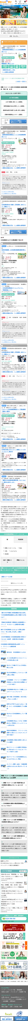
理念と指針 (4, 1006)
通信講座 (19, 989)
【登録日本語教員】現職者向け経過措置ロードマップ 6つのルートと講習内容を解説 (13, 623)
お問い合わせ (5, 997)
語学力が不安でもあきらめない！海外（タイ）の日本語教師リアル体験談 (17, 706)
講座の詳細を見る (8, 168)
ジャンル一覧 (11, 989)
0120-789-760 (10, 919)
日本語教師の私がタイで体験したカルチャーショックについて (17, 690)
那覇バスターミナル (10, 548)
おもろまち (14, 551)
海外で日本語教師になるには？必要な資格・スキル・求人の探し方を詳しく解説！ (13, 630)
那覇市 (24, 81)
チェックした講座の (17, 121)
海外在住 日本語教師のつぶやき (16, 652)
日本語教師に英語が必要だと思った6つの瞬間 (17, 741)
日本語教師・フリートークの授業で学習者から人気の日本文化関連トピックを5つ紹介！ (17, 682)
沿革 (11, 1006)
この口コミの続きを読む (8, 191)
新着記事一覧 (23, 871)
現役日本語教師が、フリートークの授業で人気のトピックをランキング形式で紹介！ (17, 733)
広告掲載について (21, 999)
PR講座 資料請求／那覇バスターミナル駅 (14, 42)
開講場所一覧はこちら (8, 63)
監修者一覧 (22, 991)
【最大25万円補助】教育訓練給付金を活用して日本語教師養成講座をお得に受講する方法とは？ (13, 615)
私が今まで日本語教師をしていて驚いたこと (17, 714)
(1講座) (14, 106)
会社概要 (5, 1001)
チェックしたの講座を (21, 1018)
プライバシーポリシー (7, 999)
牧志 (20, 548)
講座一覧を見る (14, 36)
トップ (3, 989)
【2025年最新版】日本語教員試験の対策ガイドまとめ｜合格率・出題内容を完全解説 (13, 638)
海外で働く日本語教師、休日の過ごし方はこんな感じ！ (17, 698)
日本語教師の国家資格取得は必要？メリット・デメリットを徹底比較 (13, 645)
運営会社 (12, 1001)
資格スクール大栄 (6, 576)
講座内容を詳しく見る (9, 70)
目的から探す (5, 991)
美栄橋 (7, 554)
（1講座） (14, 114)
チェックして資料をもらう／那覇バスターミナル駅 (13, 128)
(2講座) (14, 97)
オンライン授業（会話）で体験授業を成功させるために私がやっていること (17, 766)
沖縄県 (18, 81)
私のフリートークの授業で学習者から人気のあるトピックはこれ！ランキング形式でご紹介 (17, 749)
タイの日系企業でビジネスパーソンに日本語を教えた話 (17, 659)
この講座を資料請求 (8, 72)
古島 (6, 551)
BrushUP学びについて (17, 997)
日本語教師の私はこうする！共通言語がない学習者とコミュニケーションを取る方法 (17, 723)
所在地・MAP (18, 1006)
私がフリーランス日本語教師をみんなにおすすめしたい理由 (17, 758)
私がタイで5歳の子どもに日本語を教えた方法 (16, 666)
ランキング (14, 991)
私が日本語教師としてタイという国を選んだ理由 (17, 673)
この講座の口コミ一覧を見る (9, 193)
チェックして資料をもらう (10, 243)
